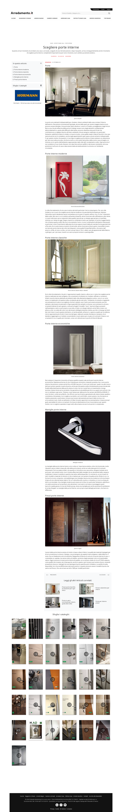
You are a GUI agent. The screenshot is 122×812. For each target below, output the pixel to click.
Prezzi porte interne (20, 79)
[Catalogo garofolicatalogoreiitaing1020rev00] (52, 730)
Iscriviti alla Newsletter (95, 796)
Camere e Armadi (52, 18)
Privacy (52, 809)
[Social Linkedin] (57, 805)
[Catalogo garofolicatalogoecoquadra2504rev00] (103, 628)
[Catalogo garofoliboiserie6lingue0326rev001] (35, 628)
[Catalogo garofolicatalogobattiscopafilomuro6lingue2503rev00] (69, 628)
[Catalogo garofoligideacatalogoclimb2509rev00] (86, 679)
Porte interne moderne (21, 69)
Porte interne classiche (21, 72)
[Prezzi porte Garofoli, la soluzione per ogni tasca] (52, 589)
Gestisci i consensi (67, 809)
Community (96, 9)
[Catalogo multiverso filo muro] (19, 755)
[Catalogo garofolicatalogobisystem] (86, 704)
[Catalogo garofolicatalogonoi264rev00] (103, 654)
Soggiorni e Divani (25, 18)
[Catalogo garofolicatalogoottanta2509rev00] (19, 679)
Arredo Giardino (95, 18)
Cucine (13, 18)
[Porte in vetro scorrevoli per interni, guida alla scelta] (52, 602)
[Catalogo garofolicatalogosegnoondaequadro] (86, 730)
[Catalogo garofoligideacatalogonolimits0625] (35, 704)
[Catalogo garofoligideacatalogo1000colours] (52, 679)
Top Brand (107, 18)
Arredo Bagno (39, 18)
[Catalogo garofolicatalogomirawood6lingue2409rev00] (86, 654)
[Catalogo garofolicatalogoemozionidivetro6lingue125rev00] (19, 654)
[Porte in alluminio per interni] (86, 589)
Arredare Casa (65, 18)
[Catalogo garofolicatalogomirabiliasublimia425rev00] (52, 654)
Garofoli (54, 56)
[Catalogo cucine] (19, 628)
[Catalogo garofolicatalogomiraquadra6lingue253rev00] (69, 654)
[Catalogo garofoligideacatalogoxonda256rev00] (52, 704)
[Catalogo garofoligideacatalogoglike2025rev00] (103, 679)
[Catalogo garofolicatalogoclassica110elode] (103, 704)
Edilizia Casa (68, 796)
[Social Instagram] (65, 805)
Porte (16, 67)
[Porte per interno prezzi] (86, 602)
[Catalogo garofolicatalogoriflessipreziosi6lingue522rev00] (69, 730)
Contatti (86, 796)
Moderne (68, 56)
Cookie (57, 809)
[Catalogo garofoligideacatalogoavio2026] (69, 679)
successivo (102, 574)
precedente (53, 574)
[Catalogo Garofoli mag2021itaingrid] (35, 730)
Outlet (102, 9)
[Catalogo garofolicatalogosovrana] (103, 730)
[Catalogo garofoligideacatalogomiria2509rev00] (19, 704)
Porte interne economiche (22, 74)
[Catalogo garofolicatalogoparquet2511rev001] (35, 679)
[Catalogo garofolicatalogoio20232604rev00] (35, 654)
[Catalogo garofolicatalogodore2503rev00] (86, 628)
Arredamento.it (36, 13)
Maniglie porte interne (21, 77)
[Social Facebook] (61, 805)
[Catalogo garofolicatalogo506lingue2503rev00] (52, 628)
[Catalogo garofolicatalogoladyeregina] (19, 730)
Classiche (61, 56)
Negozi (108, 9)
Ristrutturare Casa (80, 18)
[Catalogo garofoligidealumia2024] (69, 704)
